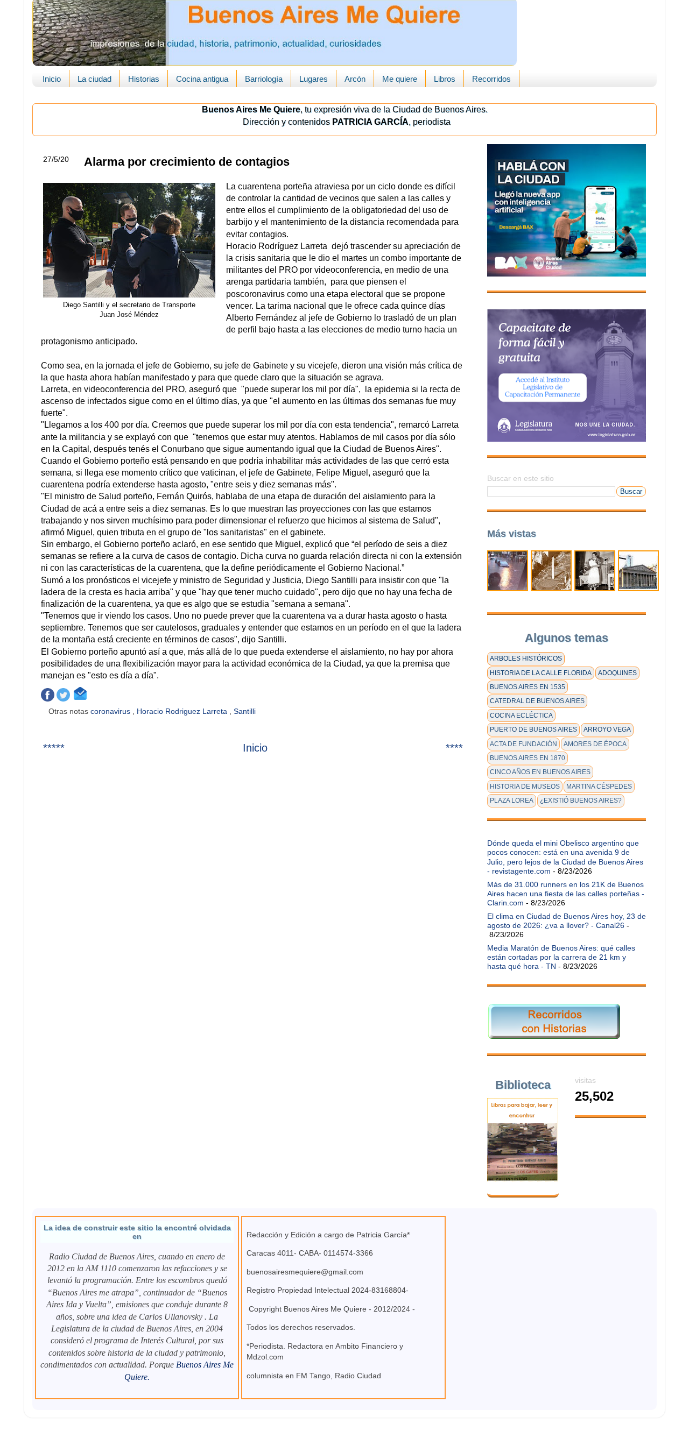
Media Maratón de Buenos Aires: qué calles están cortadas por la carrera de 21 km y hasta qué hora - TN (561, 957)
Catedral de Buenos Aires (537, 701)
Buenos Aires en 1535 (527, 687)
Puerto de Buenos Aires (533, 729)
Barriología (264, 78)
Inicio (52, 78)
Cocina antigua (202, 78)
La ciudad (94, 78)
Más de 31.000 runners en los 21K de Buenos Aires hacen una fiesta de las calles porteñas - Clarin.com (565, 894)
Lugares (313, 78)
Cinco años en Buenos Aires (540, 772)
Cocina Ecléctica (521, 715)
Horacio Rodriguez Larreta (183, 711)
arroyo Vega (607, 729)
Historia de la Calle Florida (541, 673)
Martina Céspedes (599, 786)
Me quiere (399, 78)
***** (54, 748)
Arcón (354, 78)
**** (454, 748)
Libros (444, 78)
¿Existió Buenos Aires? (581, 800)
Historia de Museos (525, 786)
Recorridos (491, 78)
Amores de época (595, 744)
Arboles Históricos (526, 658)
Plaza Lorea (511, 800)
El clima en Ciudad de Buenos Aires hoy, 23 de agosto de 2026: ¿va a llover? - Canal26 (566, 921)
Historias (143, 78)
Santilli (246, 711)
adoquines (617, 673)
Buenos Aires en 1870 (527, 758)
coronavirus (111, 711)
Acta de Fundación (523, 744)
